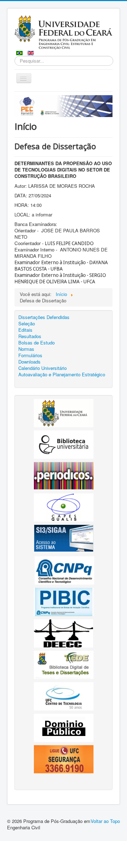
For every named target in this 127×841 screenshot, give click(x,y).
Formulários (30, 355)
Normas (26, 349)
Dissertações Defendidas (43, 317)
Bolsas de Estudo (36, 343)
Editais (25, 330)
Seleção (26, 323)
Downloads (29, 362)
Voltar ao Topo (105, 821)
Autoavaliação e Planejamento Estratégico (61, 374)
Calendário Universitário (42, 368)
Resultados (29, 336)
